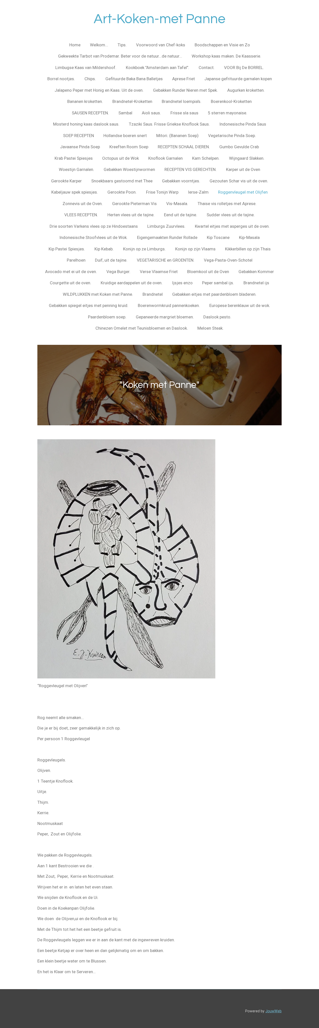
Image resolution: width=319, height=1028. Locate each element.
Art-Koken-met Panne (159, 19)
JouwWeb (273, 1011)
